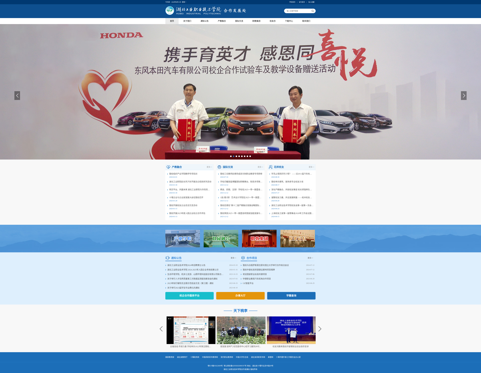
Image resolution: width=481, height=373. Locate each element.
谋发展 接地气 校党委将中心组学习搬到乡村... (190, 346)
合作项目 (239, 31)
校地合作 (221, 31)
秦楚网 (270, 357)
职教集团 (256, 21)
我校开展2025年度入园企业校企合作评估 (187, 213)
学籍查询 (291, 295)
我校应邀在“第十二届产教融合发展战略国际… (240, 205)
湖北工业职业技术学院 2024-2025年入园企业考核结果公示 (193, 270)
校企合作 (221, 26)
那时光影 (272, 52)
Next (464, 96)
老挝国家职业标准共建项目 (255, 274)
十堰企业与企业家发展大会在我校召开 (186, 197)
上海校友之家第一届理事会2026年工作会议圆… (292, 213)
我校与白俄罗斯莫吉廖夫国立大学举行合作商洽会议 (266, 265)
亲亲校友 (272, 47)
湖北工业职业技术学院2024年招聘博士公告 (186, 265)
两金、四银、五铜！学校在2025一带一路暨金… (241, 190)
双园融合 (221, 42)
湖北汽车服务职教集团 (256, 28)
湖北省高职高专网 (258, 357)
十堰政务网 (194, 357)
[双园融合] (221, 238)
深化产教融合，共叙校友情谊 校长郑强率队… (291, 190)
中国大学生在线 (242, 357)
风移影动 (272, 57)
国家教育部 (169, 357)
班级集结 (272, 31)
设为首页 (302, 2)
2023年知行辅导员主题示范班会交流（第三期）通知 (190, 283)
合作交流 (239, 26)
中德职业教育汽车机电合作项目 (257, 279)
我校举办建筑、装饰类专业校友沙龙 (287, 182)
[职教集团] (259, 238)
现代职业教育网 (227, 357)
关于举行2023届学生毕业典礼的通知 (183, 288)
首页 (172, 21)
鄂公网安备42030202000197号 (235, 366)
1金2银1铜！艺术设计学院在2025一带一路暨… (240, 197)
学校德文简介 (187, 42)
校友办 (273, 21)
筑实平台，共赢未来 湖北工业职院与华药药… (189, 190)
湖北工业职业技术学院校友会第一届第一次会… (292, 205)
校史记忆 (272, 37)
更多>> (209, 167)
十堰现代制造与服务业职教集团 (256, 35)
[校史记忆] (297, 238)
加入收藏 (311, 2)
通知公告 (205, 21)
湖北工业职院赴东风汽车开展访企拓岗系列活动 (190, 182)
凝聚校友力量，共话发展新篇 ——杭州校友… (291, 197)
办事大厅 (240, 295)
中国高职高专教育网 (210, 357)
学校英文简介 (187, 37)
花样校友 (272, 26)
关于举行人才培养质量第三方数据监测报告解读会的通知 (192, 279)
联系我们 (306, 21)
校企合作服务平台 (189, 295)
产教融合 (222, 21)
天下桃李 (272, 42)
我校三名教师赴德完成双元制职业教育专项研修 (241, 174)
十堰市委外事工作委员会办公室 (288, 357)
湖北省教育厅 (182, 357)
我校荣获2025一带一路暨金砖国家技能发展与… (241, 213)
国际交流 (239, 21)
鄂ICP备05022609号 (215, 366)
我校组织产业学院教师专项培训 (183, 174)
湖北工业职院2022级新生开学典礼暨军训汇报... (290, 346)
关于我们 (187, 21)
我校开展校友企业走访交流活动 (183, 205)
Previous (17, 96)
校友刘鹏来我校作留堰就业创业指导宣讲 (240, 346)
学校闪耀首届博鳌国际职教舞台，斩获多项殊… (241, 182)
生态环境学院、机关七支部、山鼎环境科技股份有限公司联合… (195, 274)
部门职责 (187, 26)
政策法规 (239, 37)
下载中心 (289, 21)
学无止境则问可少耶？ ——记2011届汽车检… (291, 174)
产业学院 (221, 37)
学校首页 (292, 2)
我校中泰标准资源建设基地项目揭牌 (259, 270)
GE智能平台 (248, 283)
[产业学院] (182, 238)
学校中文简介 (187, 31)
